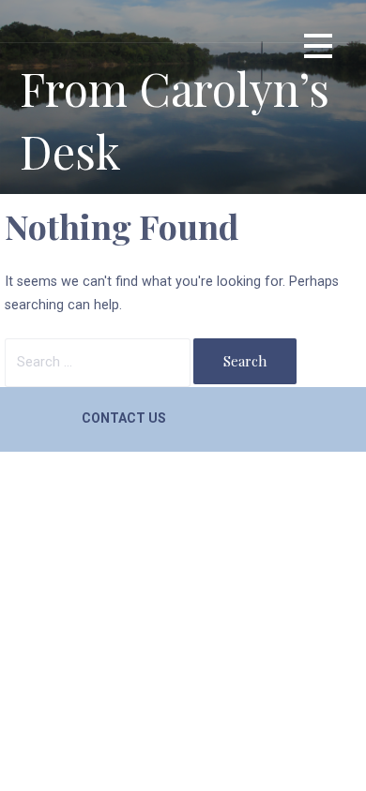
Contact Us (124, 417)
